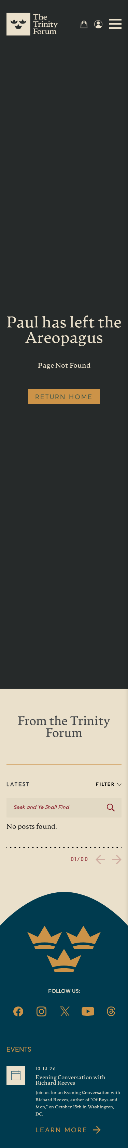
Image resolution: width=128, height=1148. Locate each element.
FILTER (105, 784)
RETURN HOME (64, 397)
